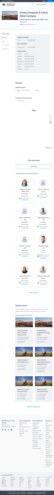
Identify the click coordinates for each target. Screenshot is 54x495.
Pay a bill (48, 447)
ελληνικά (39, 486)
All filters (34, 166)
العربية (11, 482)
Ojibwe (47, 484)
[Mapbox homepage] (48, 148)
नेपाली (38, 482)
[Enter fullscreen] (51, 122)
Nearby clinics (6, 48)
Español (3, 477)
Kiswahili (47, 480)
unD (20, 484)
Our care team (6, 45)
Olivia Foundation (36, 448)
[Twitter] (2, 430)
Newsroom (48, 449)
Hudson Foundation (37, 438)
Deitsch (12, 480)
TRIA (20, 435)
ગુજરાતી (38, 477)
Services (5, 37)
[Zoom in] (51, 116)
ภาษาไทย (39, 484)
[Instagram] (8, 430)
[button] (50, 1)
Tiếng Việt (4, 480)
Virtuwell (21, 429)
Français (12, 484)
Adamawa (12, 477)
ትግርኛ (47, 486)
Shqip (29, 484)
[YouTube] (11, 430)
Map (3, 41)
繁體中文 (4, 482)
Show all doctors (33, 292)
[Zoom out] (51, 118)
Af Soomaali (4, 486)
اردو (38, 479)
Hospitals (21, 433)
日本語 (29, 480)
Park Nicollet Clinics (24, 426)
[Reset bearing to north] (51, 120)
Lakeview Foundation (37, 434)
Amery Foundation (37, 436)
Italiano (38, 480)
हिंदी (28, 482)
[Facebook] (5, 430)
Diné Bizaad (48, 477)
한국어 (11, 486)
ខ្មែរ (19, 486)
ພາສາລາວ (12, 479)
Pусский (3, 484)
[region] (33, 131)
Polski (29, 479)
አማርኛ (20, 482)
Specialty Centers (23, 431)
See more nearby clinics (34, 406)
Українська (21, 479)
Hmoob (3, 479)
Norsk (47, 482)
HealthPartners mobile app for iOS (49, 464)
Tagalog (21, 477)
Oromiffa (21, 480)
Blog (47, 423)
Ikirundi (47, 479)
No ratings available (24, 196)
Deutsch (30, 477)
